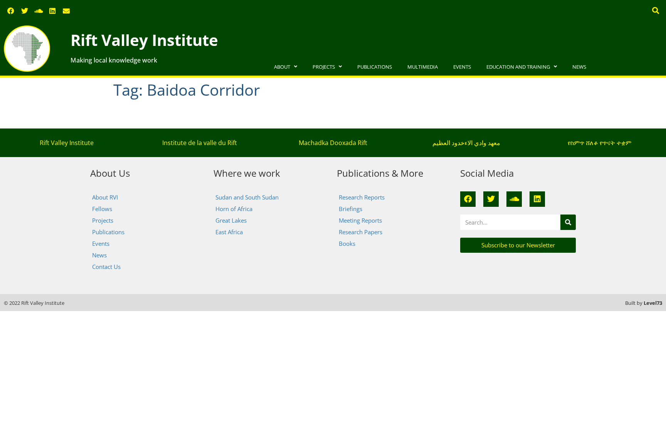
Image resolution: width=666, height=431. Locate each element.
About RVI (105, 197)
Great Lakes (231, 220)
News (579, 66)
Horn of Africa (233, 209)
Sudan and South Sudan (247, 197)
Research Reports (362, 197)
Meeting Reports (360, 220)
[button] (655, 10)
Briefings (350, 209)
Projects (324, 66)
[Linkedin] (52, 11)
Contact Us (106, 266)
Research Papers (360, 232)
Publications (374, 66)
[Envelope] (66, 11)
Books (347, 243)
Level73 (653, 302)
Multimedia (422, 66)
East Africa (229, 232)
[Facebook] (11, 11)
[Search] (568, 222)
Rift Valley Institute (144, 40)
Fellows (102, 209)
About (282, 66)
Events (462, 66)
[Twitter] (25, 11)
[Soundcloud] (38, 11)
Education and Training (518, 66)
